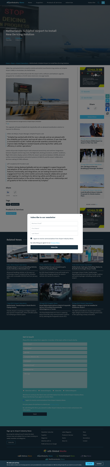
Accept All (89, 464)
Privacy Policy (55, 243)
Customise (99, 464)
